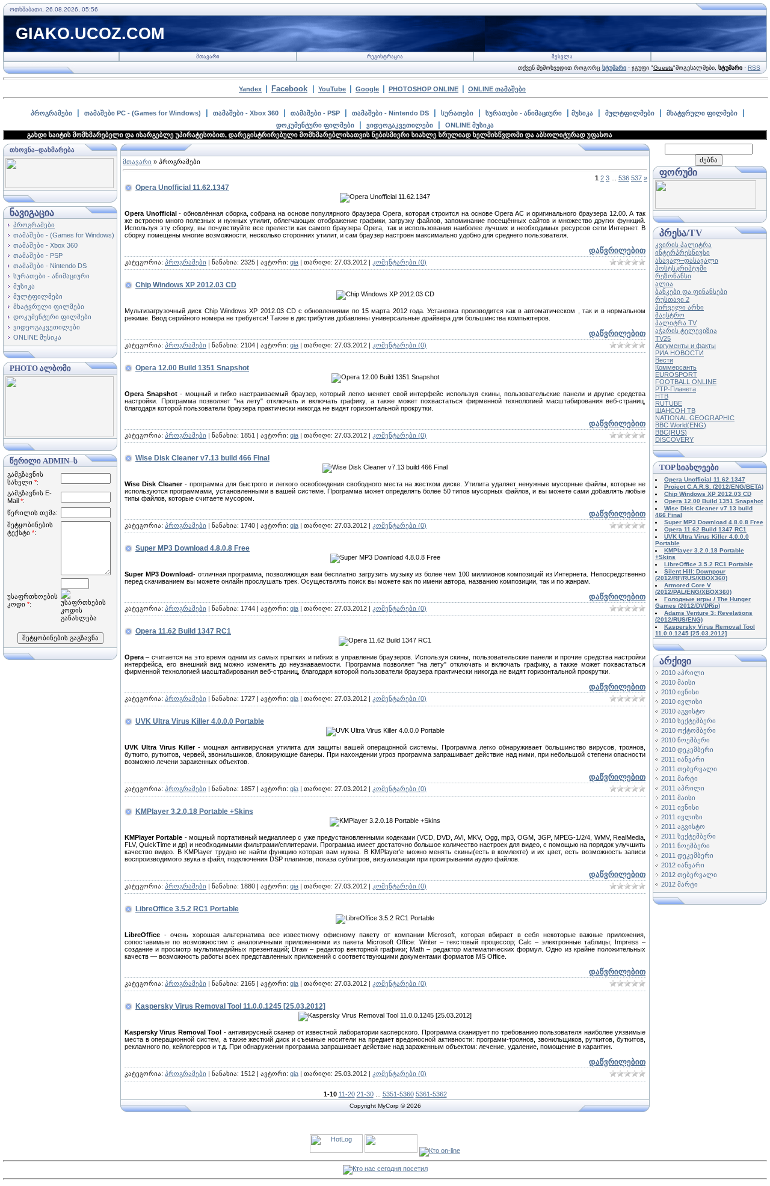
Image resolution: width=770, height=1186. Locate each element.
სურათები (457, 113)
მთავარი (208, 56)
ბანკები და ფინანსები (691, 291)
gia (294, 262)
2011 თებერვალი (689, 768)
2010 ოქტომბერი (688, 730)
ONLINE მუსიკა (469, 125)
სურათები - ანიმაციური (523, 113)
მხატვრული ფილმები (702, 113)
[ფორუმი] (705, 206)
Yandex (250, 89)
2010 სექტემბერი (688, 720)
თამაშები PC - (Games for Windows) (142, 113)
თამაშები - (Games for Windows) (63, 235)
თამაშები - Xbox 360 (246, 113)
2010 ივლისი (682, 701)
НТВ (661, 396)
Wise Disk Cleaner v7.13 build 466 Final (202, 458)
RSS (754, 67)
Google (367, 89)
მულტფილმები (629, 113)
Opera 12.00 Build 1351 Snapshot (192, 368)
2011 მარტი (679, 778)
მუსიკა (582, 113)
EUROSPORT (676, 374)
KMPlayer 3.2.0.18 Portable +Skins (194, 811)
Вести (664, 360)
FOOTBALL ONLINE (685, 381)
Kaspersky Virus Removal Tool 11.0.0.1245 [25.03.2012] (230, 1006)
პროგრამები (51, 113)
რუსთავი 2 (672, 299)
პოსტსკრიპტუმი (681, 268)
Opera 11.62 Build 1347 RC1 (183, 631)
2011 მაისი (678, 797)
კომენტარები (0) (399, 262)
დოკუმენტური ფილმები (315, 125)
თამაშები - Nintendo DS (390, 113)
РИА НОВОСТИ (679, 352)
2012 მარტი (679, 884)
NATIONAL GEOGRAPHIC (695, 417)
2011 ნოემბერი (685, 845)
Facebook (289, 88)
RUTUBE (668, 403)
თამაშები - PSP (315, 113)
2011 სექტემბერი (688, 836)
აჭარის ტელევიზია (686, 330)
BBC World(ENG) (680, 425)
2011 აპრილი (682, 788)
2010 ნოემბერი (685, 740)
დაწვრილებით (617, 250)
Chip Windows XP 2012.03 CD (185, 285)
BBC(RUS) (671, 432)
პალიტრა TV (676, 322)
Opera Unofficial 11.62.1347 (182, 187)
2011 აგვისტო (683, 826)
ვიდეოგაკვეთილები (399, 125)
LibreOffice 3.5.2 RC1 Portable (187, 909)
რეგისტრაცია (385, 56)
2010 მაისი (678, 682)
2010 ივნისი (680, 691)
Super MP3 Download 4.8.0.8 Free (192, 548)
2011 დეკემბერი (687, 855)
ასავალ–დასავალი (686, 260)
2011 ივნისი (680, 807)
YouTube (332, 89)
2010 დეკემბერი (687, 749)
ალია (664, 283)
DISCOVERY (674, 439)
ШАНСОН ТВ (675, 410)
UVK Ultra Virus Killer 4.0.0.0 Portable (199, 721)
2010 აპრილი (682, 672)
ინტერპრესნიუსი (682, 252)
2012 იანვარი (682, 865)
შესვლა (562, 56)
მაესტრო (670, 315)
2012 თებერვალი (689, 874)
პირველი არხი (679, 307)
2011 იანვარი (682, 759)
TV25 (663, 338)
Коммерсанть (676, 367)
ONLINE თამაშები (497, 89)
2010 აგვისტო (683, 711)
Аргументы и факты (685, 345)
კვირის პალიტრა (683, 244)
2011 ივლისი (682, 817)
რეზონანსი (673, 276)
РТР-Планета (675, 389)
